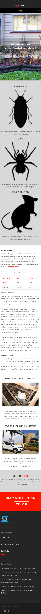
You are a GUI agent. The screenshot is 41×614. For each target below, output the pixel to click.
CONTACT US (21, 504)
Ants (17, 278)
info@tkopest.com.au (12, 544)
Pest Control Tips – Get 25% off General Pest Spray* (18, 568)
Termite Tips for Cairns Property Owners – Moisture (18, 586)
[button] (39, 10)
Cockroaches (6, 278)
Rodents (4, 282)
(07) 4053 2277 (8, 537)
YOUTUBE (25, 475)
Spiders (31, 278)
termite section (14, 267)
